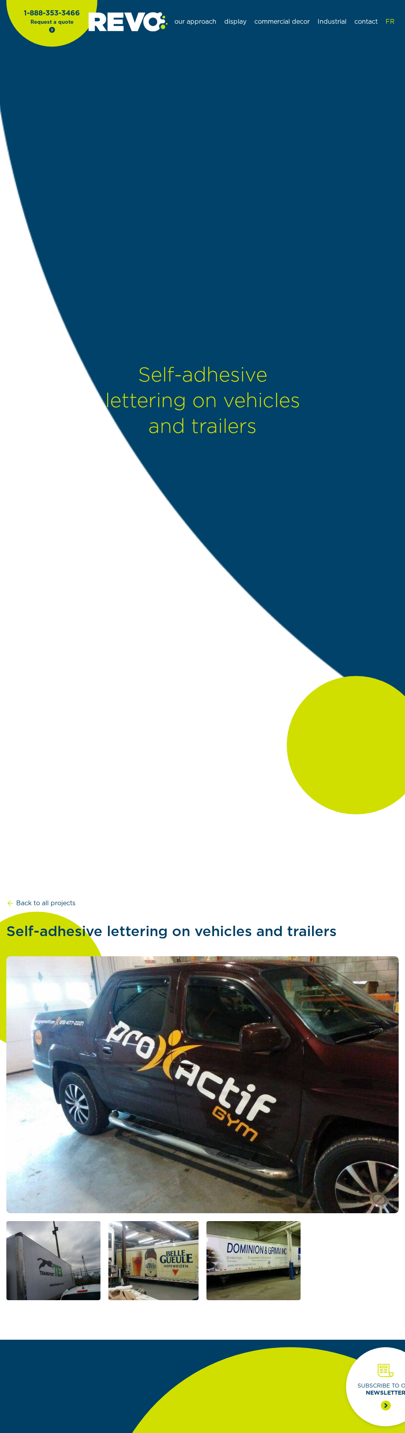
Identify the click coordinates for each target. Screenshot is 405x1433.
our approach (195, 22)
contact (366, 22)
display (235, 22)
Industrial (332, 22)
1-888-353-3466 (52, 13)
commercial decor (282, 22)
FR (390, 22)
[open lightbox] (202, 1084)
